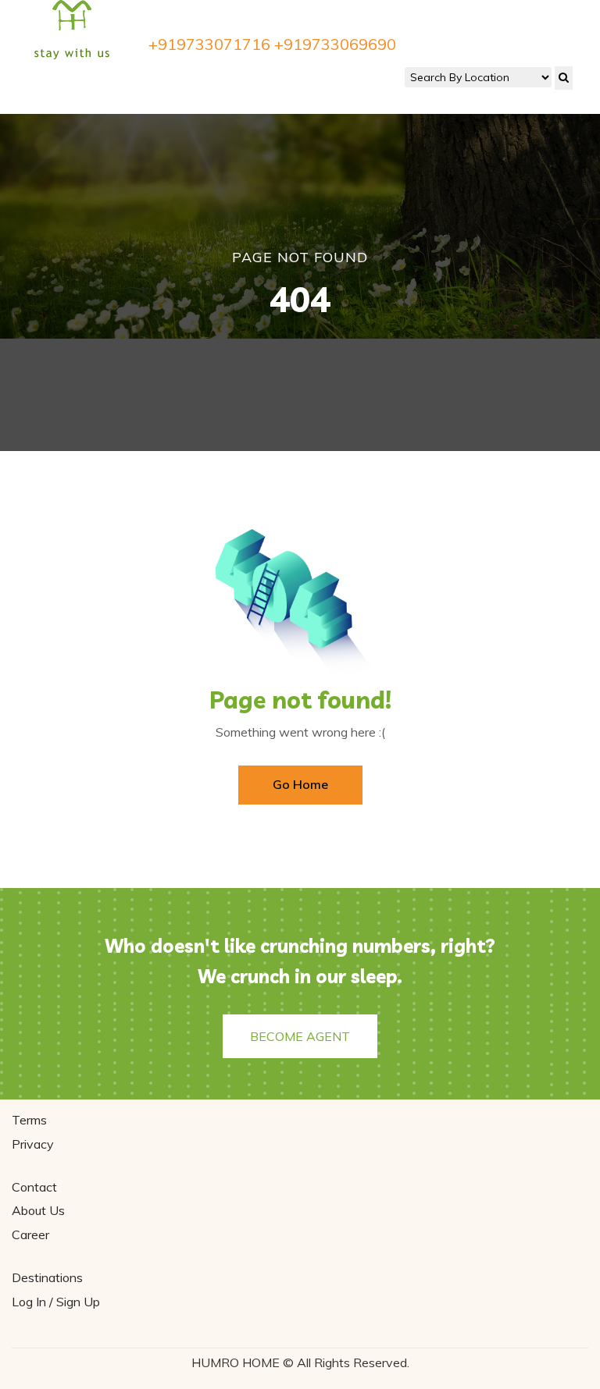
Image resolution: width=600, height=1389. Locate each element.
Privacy (33, 1144)
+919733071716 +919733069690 (272, 44)
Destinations (47, 1277)
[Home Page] (72, 29)
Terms (29, 1120)
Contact (34, 1187)
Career (30, 1234)
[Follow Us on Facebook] (28, 81)
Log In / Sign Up (56, 1301)
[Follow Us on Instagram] (62, 81)
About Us (38, 1210)
